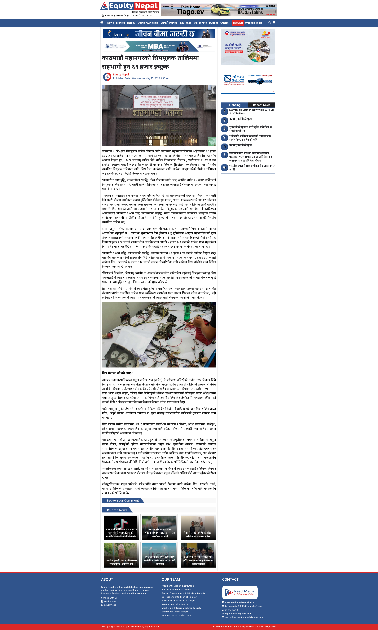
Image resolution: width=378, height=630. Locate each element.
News (110, 23)
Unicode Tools (253, 23)
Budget (213, 23)
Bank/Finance (169, 23)
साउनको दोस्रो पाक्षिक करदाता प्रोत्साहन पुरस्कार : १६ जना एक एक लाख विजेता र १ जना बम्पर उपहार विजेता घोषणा (250, 157)
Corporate (200, 23)
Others (224, 23)
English (238, 23)
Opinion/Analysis (148, 23)
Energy (131, 23)
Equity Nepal (152, 627)
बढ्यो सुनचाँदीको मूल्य (240, 119)
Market (120, 23)
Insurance (186, 23)
